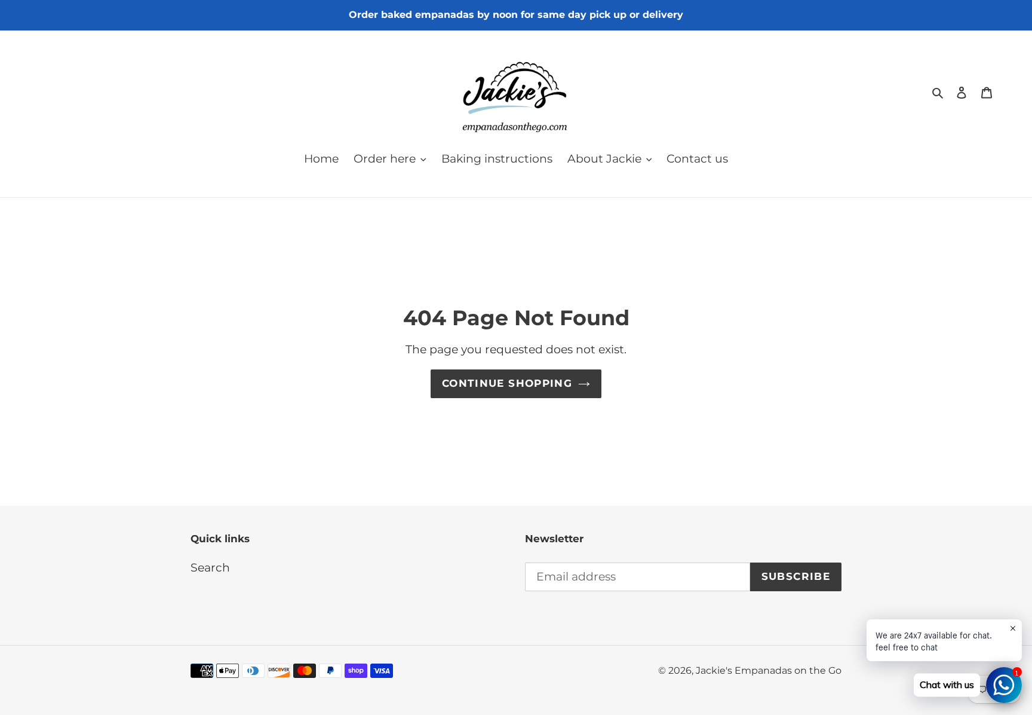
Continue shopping (507, 383)
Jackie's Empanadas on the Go (768, 670)
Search (210, 568)
